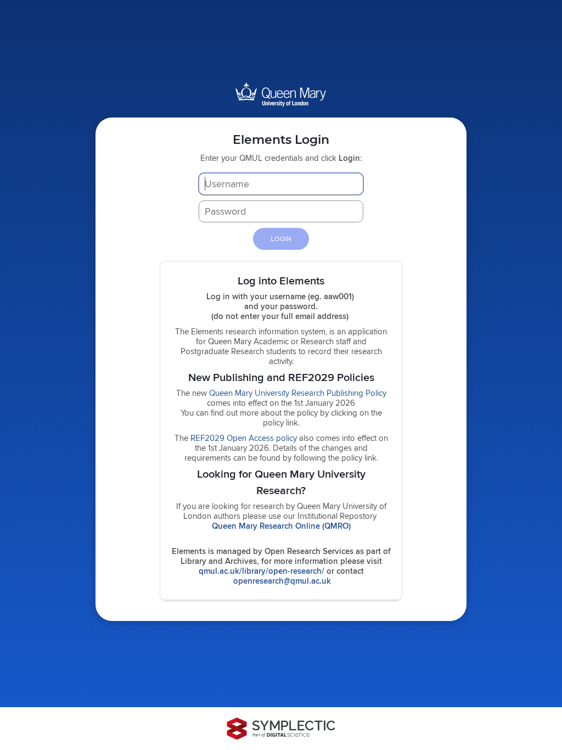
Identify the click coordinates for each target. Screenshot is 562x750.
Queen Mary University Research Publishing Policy (297, 393)
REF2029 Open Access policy (243, 438)
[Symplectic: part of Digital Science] (281, 729)
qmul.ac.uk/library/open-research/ (261, 571)
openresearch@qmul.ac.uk (282, 581)
